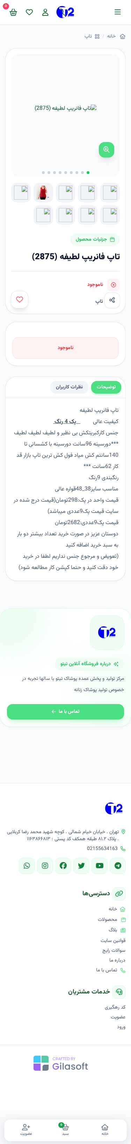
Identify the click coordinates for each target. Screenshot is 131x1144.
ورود (121, 1027)
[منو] (117, 12)
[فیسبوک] (63, 866)
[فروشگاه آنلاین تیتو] (114, 808)
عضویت (118, 1017)
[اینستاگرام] (45, 866)
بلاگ (113, 930)
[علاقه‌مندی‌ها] (29, 12)
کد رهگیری (115, 1007)
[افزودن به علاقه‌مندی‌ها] (19, 299)
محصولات (107, 919)
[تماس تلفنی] (117, 1108)
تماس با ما (69, 712)
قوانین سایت (113, 941)
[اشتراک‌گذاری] (112, 300)
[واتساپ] (27, 866)
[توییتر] (81, 866)
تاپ (88, 36)
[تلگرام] (117, 866)
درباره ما (117, 960)
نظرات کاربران (69, 387)
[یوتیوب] (99, 866)
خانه (111, 36)
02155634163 (102, 848)
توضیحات (106, 387)
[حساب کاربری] (45, 12)
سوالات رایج (113, 951)
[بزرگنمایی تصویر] (106, 150)
